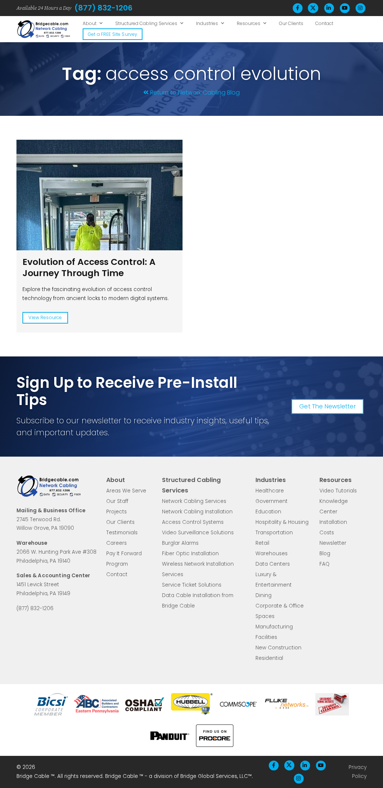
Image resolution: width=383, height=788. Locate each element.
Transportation (274, 532)
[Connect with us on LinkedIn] (328, 8)
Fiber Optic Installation (190, 553)
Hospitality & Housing (282, 522)
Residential (269, 658)
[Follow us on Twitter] (313, 8)
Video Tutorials (338, 490)
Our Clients (291, 23)
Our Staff (117, 501)
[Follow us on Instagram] (360, 8)
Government (271, 501)
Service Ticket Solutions (191, 584)
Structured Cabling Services (146, 23)
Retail (262, 543)
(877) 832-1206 (103, 8)
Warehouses (271, 553)
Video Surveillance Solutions (198, 532)
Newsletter (332, 543)
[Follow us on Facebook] (297, 8)
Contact (324, 23)
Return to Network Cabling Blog (195, 92)
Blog (324, 553)
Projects (116, 511)
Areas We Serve (126, 490)
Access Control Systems (193, 522)
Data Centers (272, 564)
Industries (207, 23)
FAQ (324, 564)
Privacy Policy (358, 772)
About (89, 23)
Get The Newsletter (327, 406)
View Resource (45, 317)
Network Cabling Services (194, 501)
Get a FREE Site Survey (112, 34)
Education (268, 511)
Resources (248, 23)
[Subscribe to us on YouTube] (344, 8)
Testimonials (122, 532)
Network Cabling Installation (197, 511)
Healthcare (269, 490)
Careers (116, 543)
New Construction (278, 647)
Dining (263, 595)
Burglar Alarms (180, 543)
